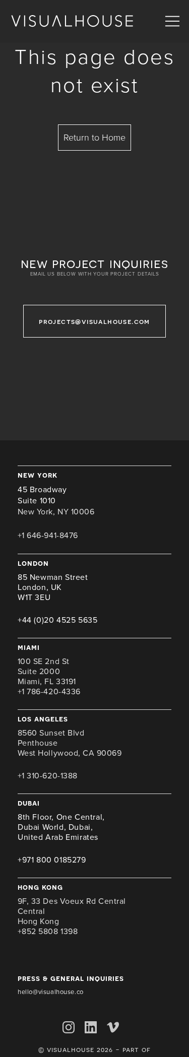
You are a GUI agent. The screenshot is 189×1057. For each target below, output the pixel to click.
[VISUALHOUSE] (72, 21)
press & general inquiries (71, 978)
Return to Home (94, 137)
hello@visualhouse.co (51, 992)
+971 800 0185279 (52, 860)
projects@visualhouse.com (94, 321)
